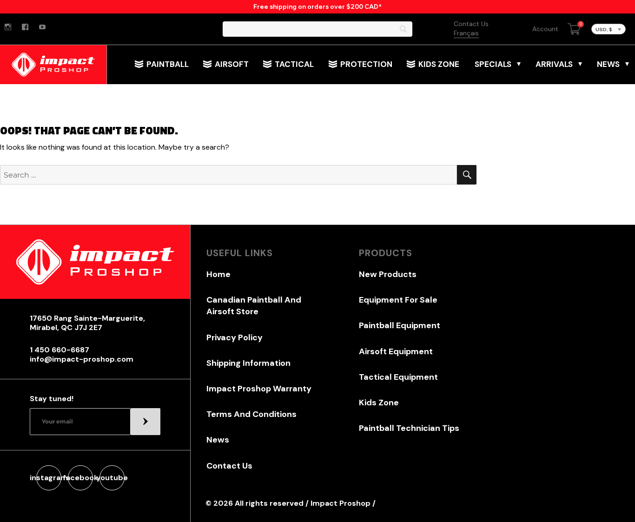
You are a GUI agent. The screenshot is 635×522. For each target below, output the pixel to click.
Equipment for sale (398, 299)
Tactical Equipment (398, 377)
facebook (80, 477)
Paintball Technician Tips (409, 428)
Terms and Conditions (251, 414)
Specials (493, 64)
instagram (48, 477)
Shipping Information (248, 363)
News (608, 64)
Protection (366, 64)
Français (466, 33)
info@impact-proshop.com (81, 359)
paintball (167, 64)
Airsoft (232, 64)
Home (218, 274)
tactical (294, 64)
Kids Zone (438, 64)
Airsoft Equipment (396, 351)
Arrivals (554, 64)
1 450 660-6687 (59, 350)
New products (388, 274)
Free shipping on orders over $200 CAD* (317, 6)
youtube (112, 477)
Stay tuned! (51, 398)
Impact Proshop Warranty (258, 388)
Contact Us (471, 24)
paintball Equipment (399, 325)
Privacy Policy (234, 337)
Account (545, 29)
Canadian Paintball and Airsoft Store (253, 305)
